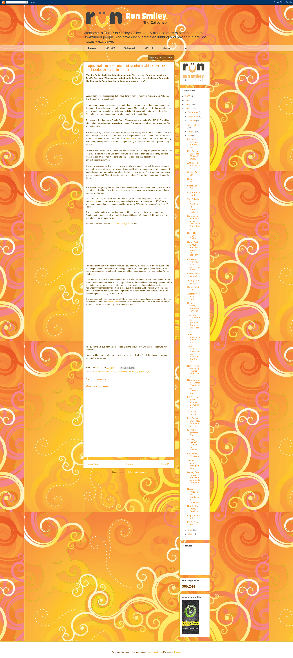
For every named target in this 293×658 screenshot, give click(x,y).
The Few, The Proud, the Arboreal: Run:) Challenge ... (193, 323)
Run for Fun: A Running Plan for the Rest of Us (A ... (193, 371)
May (190, 534)
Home (92, 48)
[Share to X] (127, 367)
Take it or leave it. (192, 412)
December (193, 112)
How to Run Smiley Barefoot (193, 509)
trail (150, 372)
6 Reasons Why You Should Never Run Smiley (193, 264)
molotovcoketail (155, 652)
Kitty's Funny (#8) (193, 523)
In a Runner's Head (193, 193)
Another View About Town (193, 296)
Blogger (177, 652)
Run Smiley (122, 372)
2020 (188, 96)
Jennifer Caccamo (101, 372)
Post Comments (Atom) (135, 472)
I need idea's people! (193, 274)
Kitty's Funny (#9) (193, 516)
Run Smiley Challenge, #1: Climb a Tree (193, 422)
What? (110, 48)
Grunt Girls (130, 138)
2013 (188, 100)
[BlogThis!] (124, 367)
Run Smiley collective (137, 372)
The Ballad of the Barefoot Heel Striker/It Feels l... (193, 205)
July (190, 135)
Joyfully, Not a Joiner (193, 281)
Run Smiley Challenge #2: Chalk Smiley (193, 155)
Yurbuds (93, 201)
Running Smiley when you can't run (193, 307)
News (166, 48)
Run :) (112, 372)
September (193, 125)
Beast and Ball (192, 187)
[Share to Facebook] (130, 367)
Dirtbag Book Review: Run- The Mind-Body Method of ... (193, 478)
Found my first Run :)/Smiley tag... (192, 143)
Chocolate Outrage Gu (120, 223)
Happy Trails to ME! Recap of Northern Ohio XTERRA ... (193, 248)
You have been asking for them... (193, 464)
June (190, 530)
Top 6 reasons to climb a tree (193, 338)
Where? (130, 48)
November (193, 116)
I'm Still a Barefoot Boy (192, 432)
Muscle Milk (113, 302)
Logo (183, 48)
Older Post (166, 464)
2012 (188, 104)
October (192, 120)
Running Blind (191, 180)
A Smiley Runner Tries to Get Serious (192, 444)
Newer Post (92, 464)
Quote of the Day (193, 173)
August (191, 131)
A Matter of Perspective (193, 165)
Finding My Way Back (193, 455)
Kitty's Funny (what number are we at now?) (193, 402)
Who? (149, 48)
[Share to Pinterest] (133, 367)
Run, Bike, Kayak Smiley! (192, 235)
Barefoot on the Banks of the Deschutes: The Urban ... (193, 222)
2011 (187, 108)
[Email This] (121, 367)
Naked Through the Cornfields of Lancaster (193, 495)
